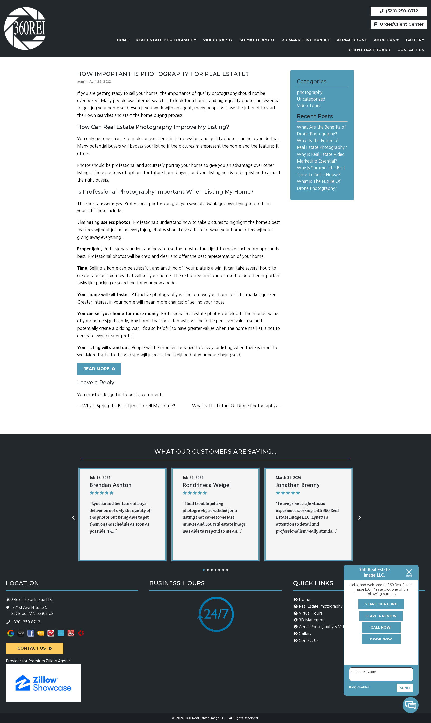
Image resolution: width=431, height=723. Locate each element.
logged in (113, 394)
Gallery (415, 40)
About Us (384, 40)
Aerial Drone (352, 40)
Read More (96, 368)
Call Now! (381, 627)
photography (309, 92)
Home (123, 40)
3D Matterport (257, 40)
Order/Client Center (401, 24)
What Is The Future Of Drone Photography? (237, 406)
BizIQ (353, 687)
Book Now (381, 639)
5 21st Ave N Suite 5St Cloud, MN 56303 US (32, 610)
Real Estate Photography (166, 40)
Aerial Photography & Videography (330, 627)
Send (405, 688)
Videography (218, 40)
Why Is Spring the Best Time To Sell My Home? (126, 406)
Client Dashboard (370, 50)
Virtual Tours (310, 613)
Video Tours (308, 105)
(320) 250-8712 (401, 10)
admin (82, 81)
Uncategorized (311, 99)
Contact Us (410, 50)
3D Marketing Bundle (306, 40)
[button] (204, 570)
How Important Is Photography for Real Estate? (163, 74)
